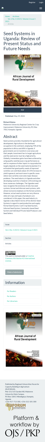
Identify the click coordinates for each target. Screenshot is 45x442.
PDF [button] (22, 110)
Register (32, 2)
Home (7, 16)
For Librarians (12, 301)
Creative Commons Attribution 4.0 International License (20, 258)
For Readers (11, 291)
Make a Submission (14, 272)
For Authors (11, 296)
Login (41, 2)
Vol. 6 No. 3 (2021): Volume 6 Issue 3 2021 (21, 230)
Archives (16, 16)
